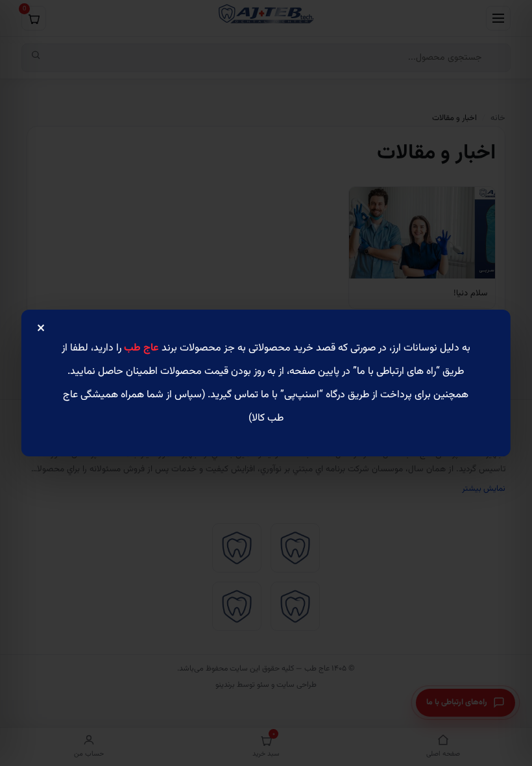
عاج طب (141, 348)
